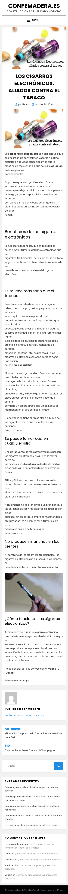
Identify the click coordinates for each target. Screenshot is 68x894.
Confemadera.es (34, 6)
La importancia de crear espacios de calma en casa (31, 825)
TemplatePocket (31, 890)
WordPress (58, 890)
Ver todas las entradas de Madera (24, 715)
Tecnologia (23, 680)
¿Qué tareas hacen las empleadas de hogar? (37, 853)
